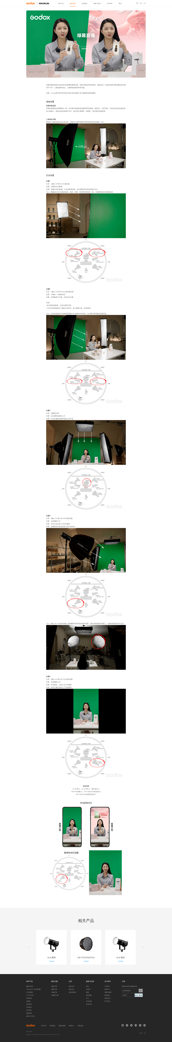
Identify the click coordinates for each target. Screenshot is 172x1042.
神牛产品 (61, 3)
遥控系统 (29, 1004)
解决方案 (73, 3)
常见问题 (89, 1001)
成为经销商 (72, 992)
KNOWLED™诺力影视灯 (33, 989)
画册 (87, 992)
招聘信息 (107, 998)
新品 (120, 3)
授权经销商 (108, 992)
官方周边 (107, 1001)
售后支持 (89, 1004)
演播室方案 (54, 995)
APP (87, 998)
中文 (141, 3)
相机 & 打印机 (30, 1016)
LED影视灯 (29, 992)
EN (145, 3)
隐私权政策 (29, 1031)
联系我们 (107, 995)
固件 (87, 986)
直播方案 (54, 992)
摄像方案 (54, 989)
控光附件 (29, 1007)
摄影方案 (54, 986)
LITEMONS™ (30, 995)
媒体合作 (71, 986)
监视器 (28, 1001)
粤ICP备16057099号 (54, 1034)
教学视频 (89, 995)
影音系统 (29, 998)
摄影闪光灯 (29, 986)
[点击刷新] (139, 995)
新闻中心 (107, 989)
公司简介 (107, 986)
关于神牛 (109, 3)
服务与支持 (97, 3)
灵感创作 (84, 3)
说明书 (88, 989)
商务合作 (71, 989)
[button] (28, 947)
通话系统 (29, 1013)
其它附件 (29, 1010)
